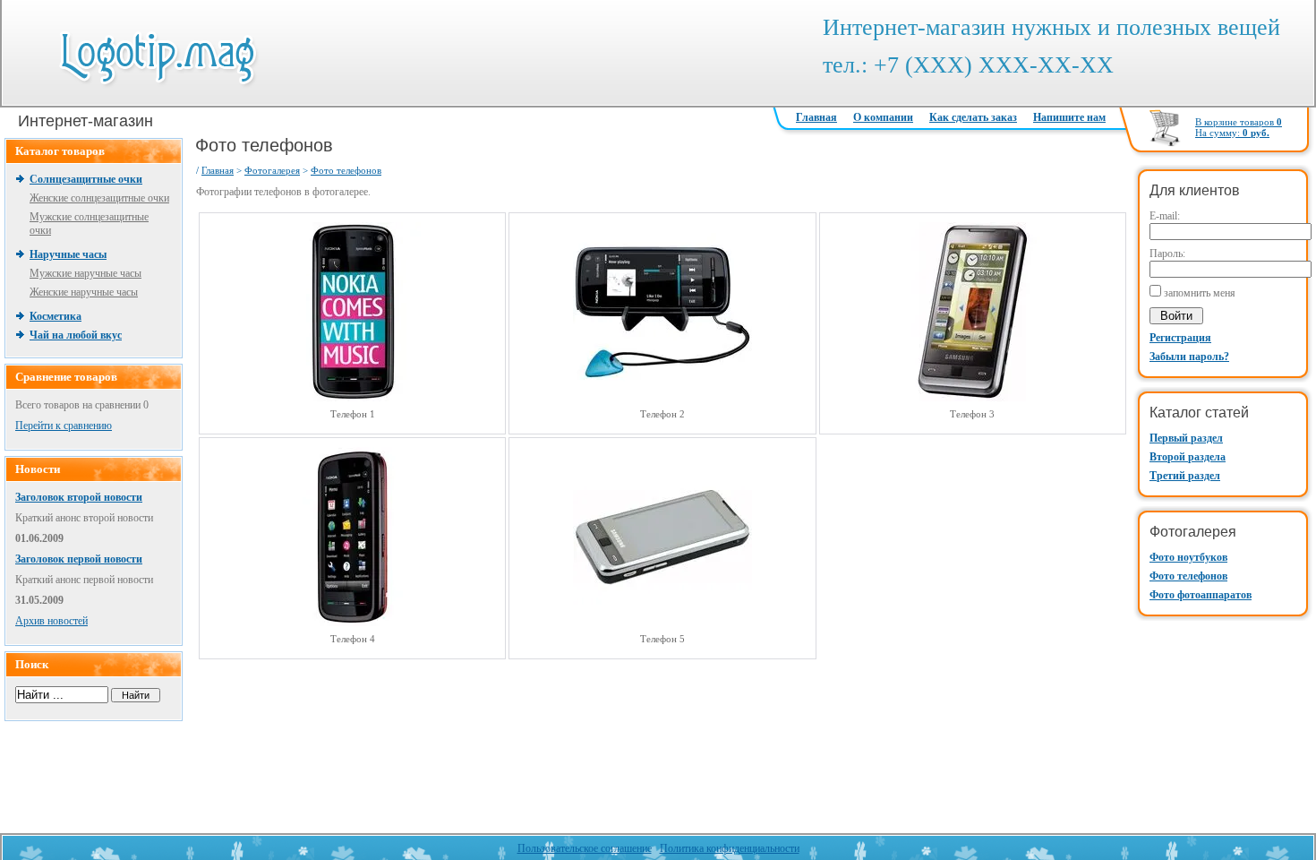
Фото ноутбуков (1188, 557)
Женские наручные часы (84, 292)
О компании (883, 117)
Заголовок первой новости (78, 559)
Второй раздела (1187, 457)
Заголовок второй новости (78, 497)
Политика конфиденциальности (729, 848)
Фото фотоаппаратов (1200, 595)
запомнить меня (1199, 293)
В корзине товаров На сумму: (1238, 127)
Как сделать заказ (973, 117)
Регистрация (1180, 337)
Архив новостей (51, 621)
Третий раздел (1184, 475)
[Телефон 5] (662, 622)
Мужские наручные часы (85, 273)
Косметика (55, 316)
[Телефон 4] (352, 622)
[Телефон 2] (662, 397)
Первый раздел (1186, 438)
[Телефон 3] (972, 397)
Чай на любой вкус (76, 335)
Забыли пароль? (1189, 356)
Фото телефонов (1188, 576)
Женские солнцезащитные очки (99, 198)
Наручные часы (68, 254)
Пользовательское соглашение (584, 848)
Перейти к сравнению (63, 425)
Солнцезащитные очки (86, 179)
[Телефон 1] (352, 397)
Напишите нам (1069, 117)
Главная (816, 117)
